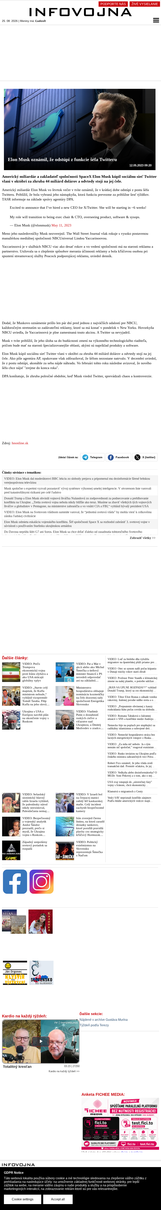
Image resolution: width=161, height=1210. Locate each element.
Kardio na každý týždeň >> (64, 1071)
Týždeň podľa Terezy (94, 1025)
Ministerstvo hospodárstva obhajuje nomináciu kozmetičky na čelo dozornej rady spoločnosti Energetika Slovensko (90, 696)
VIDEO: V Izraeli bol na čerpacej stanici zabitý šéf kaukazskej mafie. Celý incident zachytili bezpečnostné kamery (90, 803)
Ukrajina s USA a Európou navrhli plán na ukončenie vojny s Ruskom (35, 716)
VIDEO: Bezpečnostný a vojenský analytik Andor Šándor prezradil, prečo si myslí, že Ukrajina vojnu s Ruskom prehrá (36, 828)
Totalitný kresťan (17, 1067)
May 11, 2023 (61, 225)
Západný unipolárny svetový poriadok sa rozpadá (34, 845)
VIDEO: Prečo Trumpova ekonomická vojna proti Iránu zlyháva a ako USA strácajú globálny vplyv (35, 672)
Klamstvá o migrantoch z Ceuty (125, 791)
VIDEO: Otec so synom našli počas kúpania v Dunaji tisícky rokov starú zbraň (132, 670)
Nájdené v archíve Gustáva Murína (104, 1019)
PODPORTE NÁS (113, 4)
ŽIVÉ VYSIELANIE (145, 4)
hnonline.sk (20, 443)
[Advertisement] (80, 52)
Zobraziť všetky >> (143, 538)
